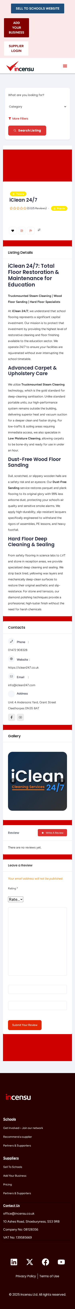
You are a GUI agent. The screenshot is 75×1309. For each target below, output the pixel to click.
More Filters (20, 119)
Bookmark (12, 230)
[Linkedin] (13, 1262)
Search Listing (29, 130)
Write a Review (54, 832)
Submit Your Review (24, 1025)
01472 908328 (17, 650)
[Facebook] (45, 1262)
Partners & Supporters (17, 1145)
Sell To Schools (12, 1167)
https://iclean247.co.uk (23, 667)
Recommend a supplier (17, 1137)
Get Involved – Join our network (23, 1128)
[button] (37, 8)
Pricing (7, 1184)
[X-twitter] (29, 1262)
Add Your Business (14, 1175)
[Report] (30, 230)
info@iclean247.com (21, 685)
